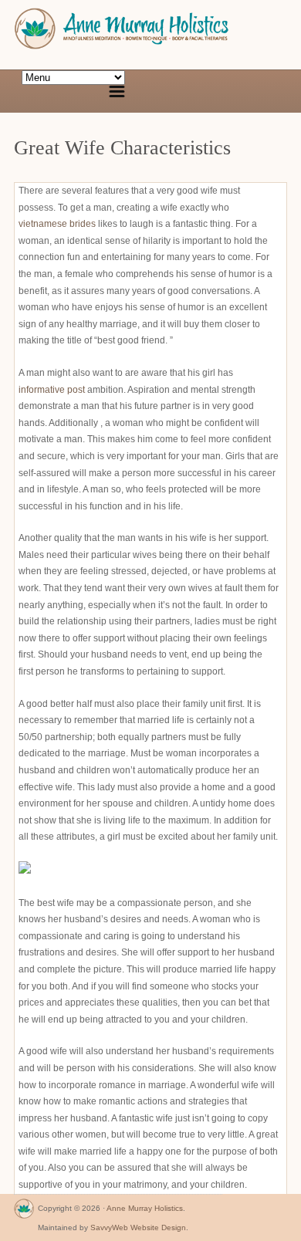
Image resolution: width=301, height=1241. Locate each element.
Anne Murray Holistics (145, 1208)
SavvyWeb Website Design (138, 1227)
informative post (52, 389)
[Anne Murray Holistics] (24, 1212)
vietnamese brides (57, 223)
